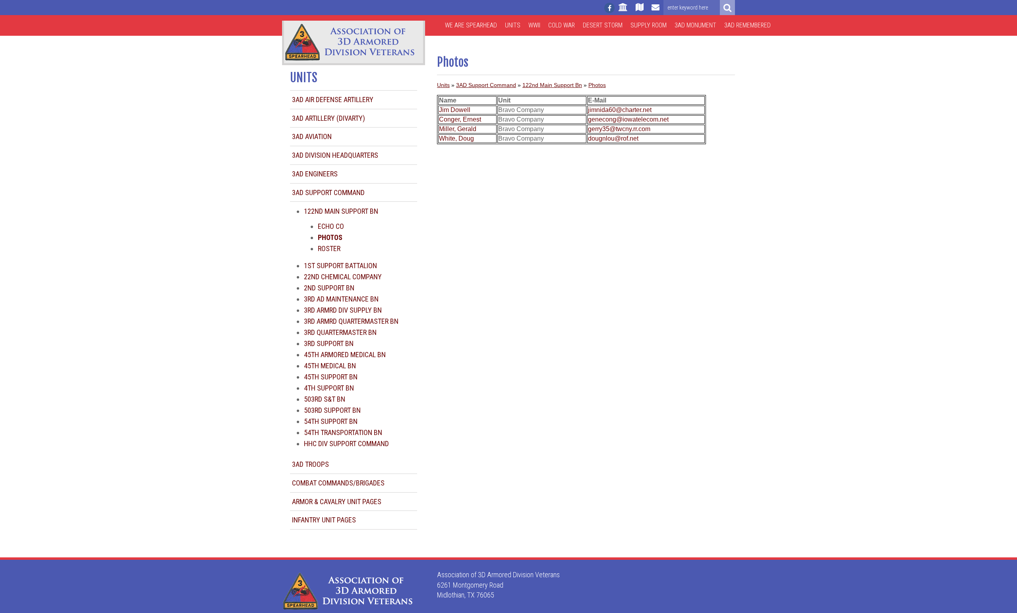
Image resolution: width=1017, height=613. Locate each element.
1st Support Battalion (340, 265)
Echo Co (331, 226)
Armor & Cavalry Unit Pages (336, 501)
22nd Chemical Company (343, 277)
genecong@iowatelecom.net (628, 119)
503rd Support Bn (332, 410)
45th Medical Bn (330, 366)
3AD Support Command (328, 192)
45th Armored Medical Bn (345, 354)
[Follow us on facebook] (609, 8)
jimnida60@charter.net (620, 109)
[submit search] (727, 7)
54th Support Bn (331, 421)
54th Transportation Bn (343, 432)
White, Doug (456, 138)
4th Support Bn (329, 388)
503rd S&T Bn (324, 399)
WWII (534, 25)
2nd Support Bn (329, 288)
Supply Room (648, 25)
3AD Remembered (747, 25)
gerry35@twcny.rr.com (619, 129)
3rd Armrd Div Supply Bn (343, 310)
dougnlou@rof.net (613, 138)
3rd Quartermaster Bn (340, 332)
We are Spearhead (471, 25)
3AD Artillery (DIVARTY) (328, 118)
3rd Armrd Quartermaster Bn (351, 321)
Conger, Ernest (460, 119)
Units (512, 25)
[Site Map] (640, 10)
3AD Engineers (315, 174)
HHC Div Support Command (346, 443)
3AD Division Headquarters (335, 155)
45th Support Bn (331, 377)
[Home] (623, 10)
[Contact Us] (655, 10)
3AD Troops (310, 464)
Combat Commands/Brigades (338, 483)
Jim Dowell (454, 109)
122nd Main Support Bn (341, 211)
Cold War (561, 25)
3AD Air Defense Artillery (332, 99)
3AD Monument (695, 25)
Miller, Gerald (457, 129)
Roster (329, 248)
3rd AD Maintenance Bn (341, 299)
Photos (597, 85)
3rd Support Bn (329, 343)
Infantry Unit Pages (324, 520)
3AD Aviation (312, 136)
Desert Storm (603, 25)
